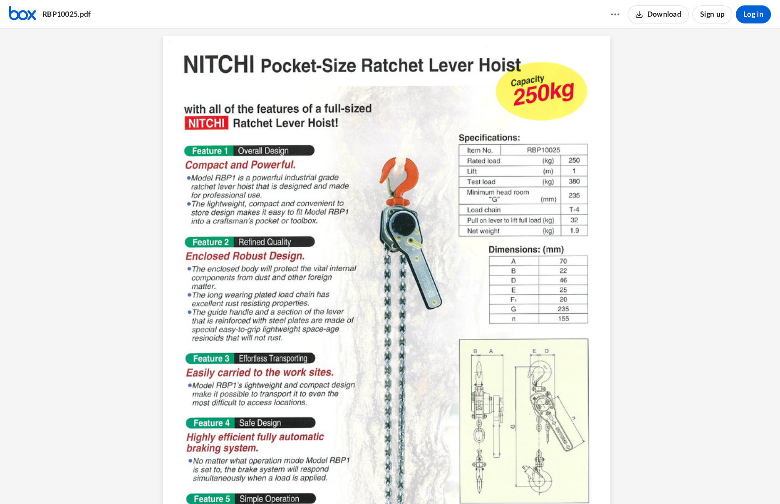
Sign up (712, 14)
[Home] (22, 14)
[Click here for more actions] (615, 14)
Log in (753, 14)
